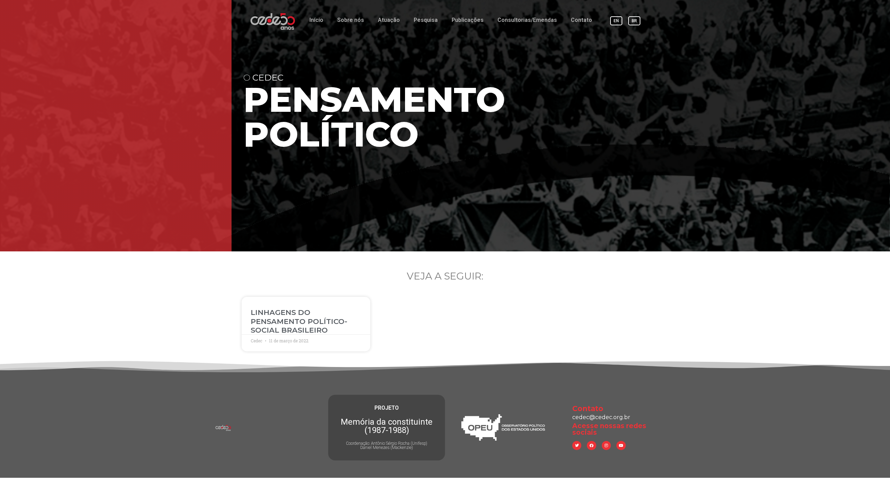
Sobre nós (350, 20)
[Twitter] (576, 445)
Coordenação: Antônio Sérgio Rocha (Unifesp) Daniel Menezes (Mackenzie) (386, 445)
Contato (581, 20)
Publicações (468, 20)
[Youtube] (620, 445)
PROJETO (386, 408)
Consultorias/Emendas (527, 20)
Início (316, 20)
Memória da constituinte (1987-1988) (386, 426)
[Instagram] (606, 445)
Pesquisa (426, 20)
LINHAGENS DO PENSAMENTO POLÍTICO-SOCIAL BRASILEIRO (299, 321)
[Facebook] (591, 445)
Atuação (389, 20)
